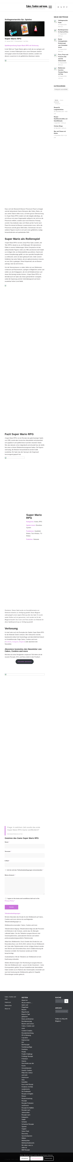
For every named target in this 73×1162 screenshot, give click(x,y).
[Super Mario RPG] (24, 28)
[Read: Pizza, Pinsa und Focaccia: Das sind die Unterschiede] (55, 55)
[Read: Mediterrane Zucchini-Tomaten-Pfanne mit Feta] (55, 69)
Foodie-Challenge (27, 1054)
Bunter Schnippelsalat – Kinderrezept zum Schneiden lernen (63, 43)
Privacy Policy (9, 901)
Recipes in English (27, 1094)
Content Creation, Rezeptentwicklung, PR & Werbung (28, 1033)
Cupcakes (25, 1037)
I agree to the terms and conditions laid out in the (22, 900)
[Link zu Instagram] (58, 7)
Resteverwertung (27, 1098)
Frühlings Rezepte (27, 1056)
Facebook (8, 642)
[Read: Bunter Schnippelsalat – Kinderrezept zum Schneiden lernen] (55, 40)
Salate (23, 1119)
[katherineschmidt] (36, 7)
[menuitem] (46, 7)
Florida (24, 1052)
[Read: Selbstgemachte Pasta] (55, 21)
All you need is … (27, 1002)
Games (24, 1061)
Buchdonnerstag (27, 1021)
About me (7, 1008)
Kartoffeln (24, 1082)
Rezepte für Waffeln (28, 1108)
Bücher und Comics (28, 1023)
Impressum (8, 1002)
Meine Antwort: (10, 875)
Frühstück (25, 1058)
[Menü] (50, 7)
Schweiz (24, 1122)
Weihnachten (26, 1140)
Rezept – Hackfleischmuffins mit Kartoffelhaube (60, 119)
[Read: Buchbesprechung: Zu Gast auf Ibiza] (55, 30)
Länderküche (26, 1089)
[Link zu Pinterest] (64, 7)
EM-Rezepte (25, 1044)
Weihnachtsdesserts (28, 1143)
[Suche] (46, 7)
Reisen (24, 1096)
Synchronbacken (27, 1136)
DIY (23, 1042)
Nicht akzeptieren (37, 1158)
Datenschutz (8, 1005)
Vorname (8, 851)
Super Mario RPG (13, 39)
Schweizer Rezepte (28, 1124)
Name (7, 842)
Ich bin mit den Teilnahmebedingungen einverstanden (25, 870)
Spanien (24, 1126)
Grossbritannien (26, 1068)
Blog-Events (25, 1012)
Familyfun (25, 1049)
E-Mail (7, 860)
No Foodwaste (26, 1091)
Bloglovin (22, 642)
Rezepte (24, 1101)
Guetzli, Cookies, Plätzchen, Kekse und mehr (27, 1073)
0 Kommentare (18, 41)
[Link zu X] (61, 7)
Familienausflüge (27, 1047)
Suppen (24, 1129)
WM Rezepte (26, 1150)
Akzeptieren (24, 1158)
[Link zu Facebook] (66, 7)
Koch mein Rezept (27, 1084)
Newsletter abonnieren (25, 661)
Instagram (15, 642)
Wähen (24, 1138)
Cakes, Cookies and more (10, 998)
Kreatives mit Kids (27, 1087)
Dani (27, 41)
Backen (24, 1009)
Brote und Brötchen (28, 1019)
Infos (23, 1080)
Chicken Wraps (58, 126)
